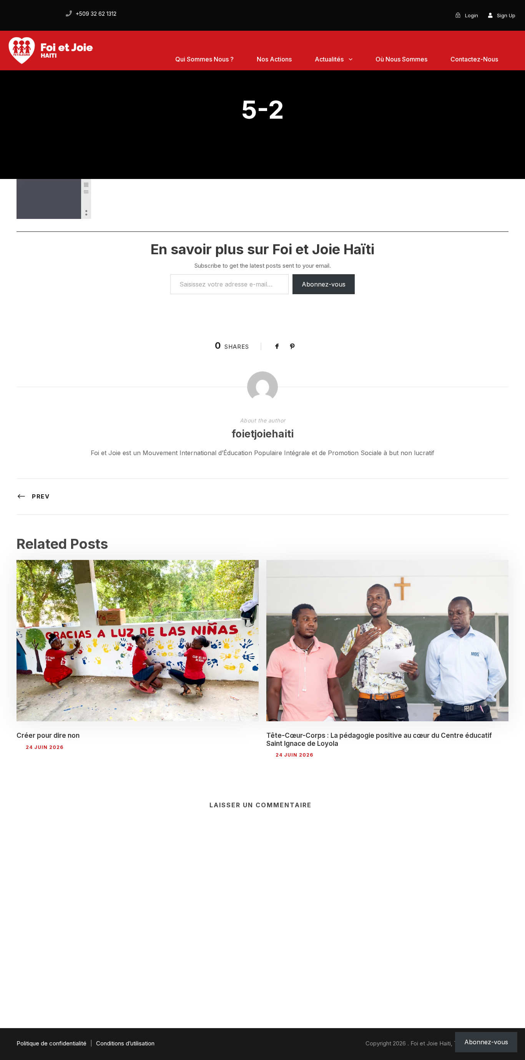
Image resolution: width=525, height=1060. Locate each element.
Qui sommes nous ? (204, 59)
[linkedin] (25, 13)
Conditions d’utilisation (125, 1043)
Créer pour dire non (48, 735)
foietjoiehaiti (263, 434)
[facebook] (12, 13)
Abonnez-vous (324, 284)
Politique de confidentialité (51, 1043)
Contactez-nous (474, 59)
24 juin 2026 (44, 747)
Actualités (329, 59)
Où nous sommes (401, 59)
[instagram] (51, 13)
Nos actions (274, 59)
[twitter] (38, 13)
